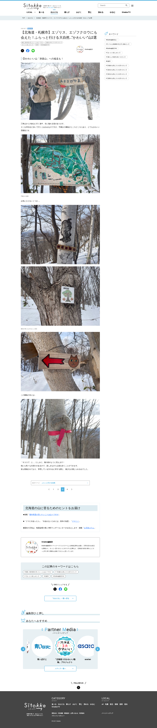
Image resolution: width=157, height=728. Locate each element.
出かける (54, 12)
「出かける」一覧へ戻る (60, 598)
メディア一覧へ (60, 669)
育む (90, 12)
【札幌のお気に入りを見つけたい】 (53, 42)
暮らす (67, 12)
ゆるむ (112, 12)
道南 (116, 704)
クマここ (75, 521)
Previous (23, 649)
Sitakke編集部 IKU (45, 44)
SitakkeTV (126, 12)
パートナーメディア (107, 713)
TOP (23, 18)
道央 (126, 704)
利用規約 (81, 713)
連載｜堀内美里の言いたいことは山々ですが (32, 42)
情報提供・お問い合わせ (71, 713)
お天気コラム (89, 528)
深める (100, 12)
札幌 (106, 704)
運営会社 (54, 713)
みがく (79, 12)
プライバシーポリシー (58, 716)
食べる (41, 12)
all (102, 704)
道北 (111, 704)
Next (97, 649)
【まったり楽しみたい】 (27, 44)
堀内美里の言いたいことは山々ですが (43, 515)
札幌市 (37, 44)
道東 (121, 704)
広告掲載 (60, 713)
